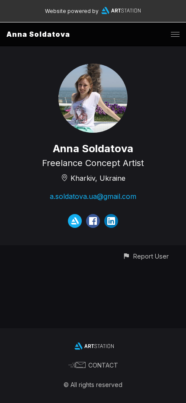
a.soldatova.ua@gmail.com (93, 196)
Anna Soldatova (38, 34)
